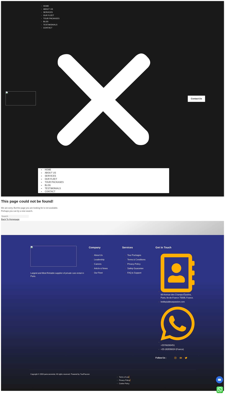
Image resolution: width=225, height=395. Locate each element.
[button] (103, 98)
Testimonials (50, 25)
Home (46, 6)
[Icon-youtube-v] (191, 358)
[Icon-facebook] (170, 358)
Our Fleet (48, 15)
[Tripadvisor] (180, 358)
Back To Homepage (10, 219)
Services (48, 12)
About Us (48, 9)
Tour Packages (51, 18)
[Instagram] (175, 358)
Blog (46, 22)
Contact (47, 28)
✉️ (219, 379)
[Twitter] (186, 358)
